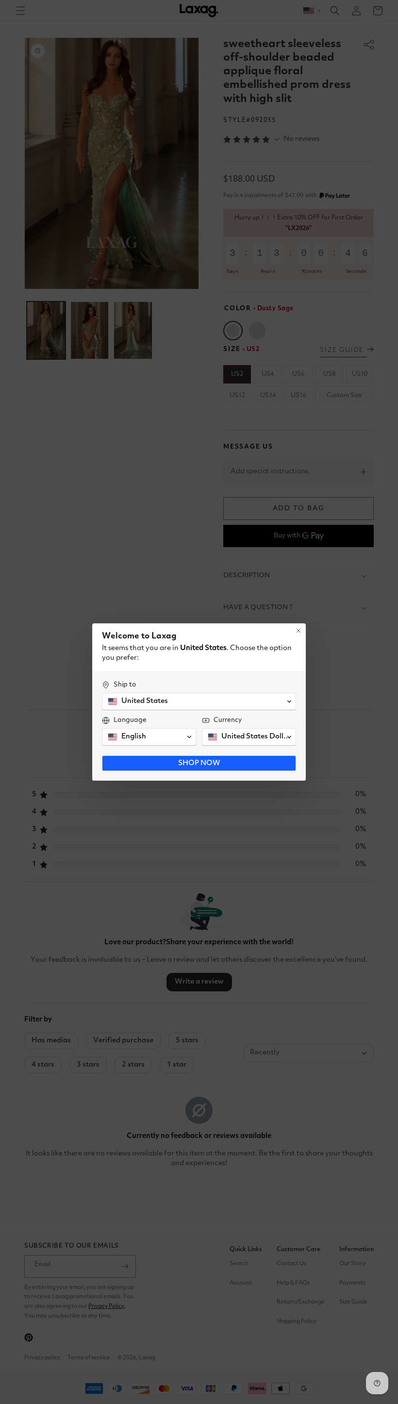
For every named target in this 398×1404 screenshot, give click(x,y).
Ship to (125, 684)
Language (130, 720)
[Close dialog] (298, 630)
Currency (228, 720)
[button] (199, 701)
